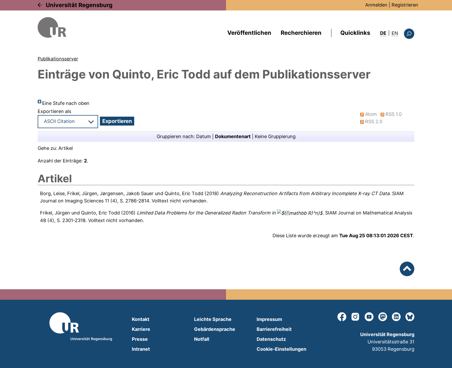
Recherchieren (301, 32)
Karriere (141, 329)
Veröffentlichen (249, 32)
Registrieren (405, 5)
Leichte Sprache (212, 319)
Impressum (269, 319)
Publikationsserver (58, 58)
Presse (140, 339)
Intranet (141, 349)
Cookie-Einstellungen (281, 349)
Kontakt (140, 319)
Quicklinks (355, 32)
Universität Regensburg (79, 5)
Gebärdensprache (214, 329)
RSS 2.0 (373, 121)
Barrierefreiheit (274, 329)
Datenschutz (271, 339)
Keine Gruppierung (275, 136)
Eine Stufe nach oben (65, 103)
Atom (371, 114)
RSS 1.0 (394, 114)
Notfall (201, 339)
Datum (203, 136)
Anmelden (376, 5)
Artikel (65, 148)
